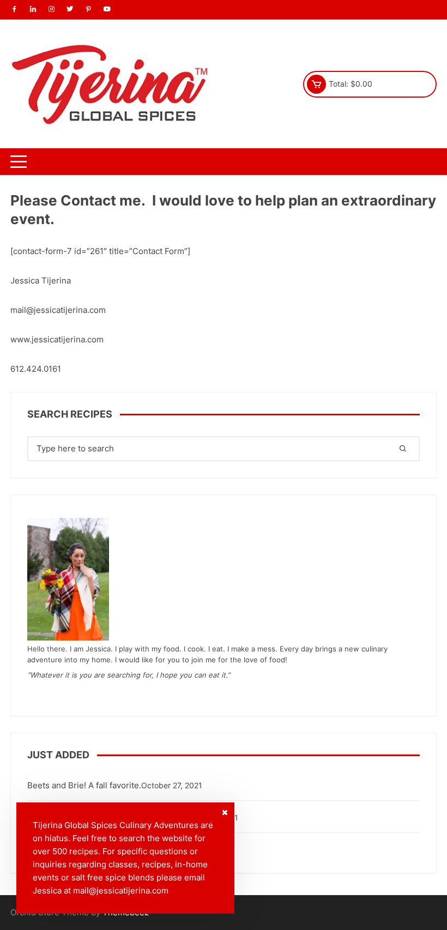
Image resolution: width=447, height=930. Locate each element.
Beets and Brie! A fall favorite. (84, 785)
